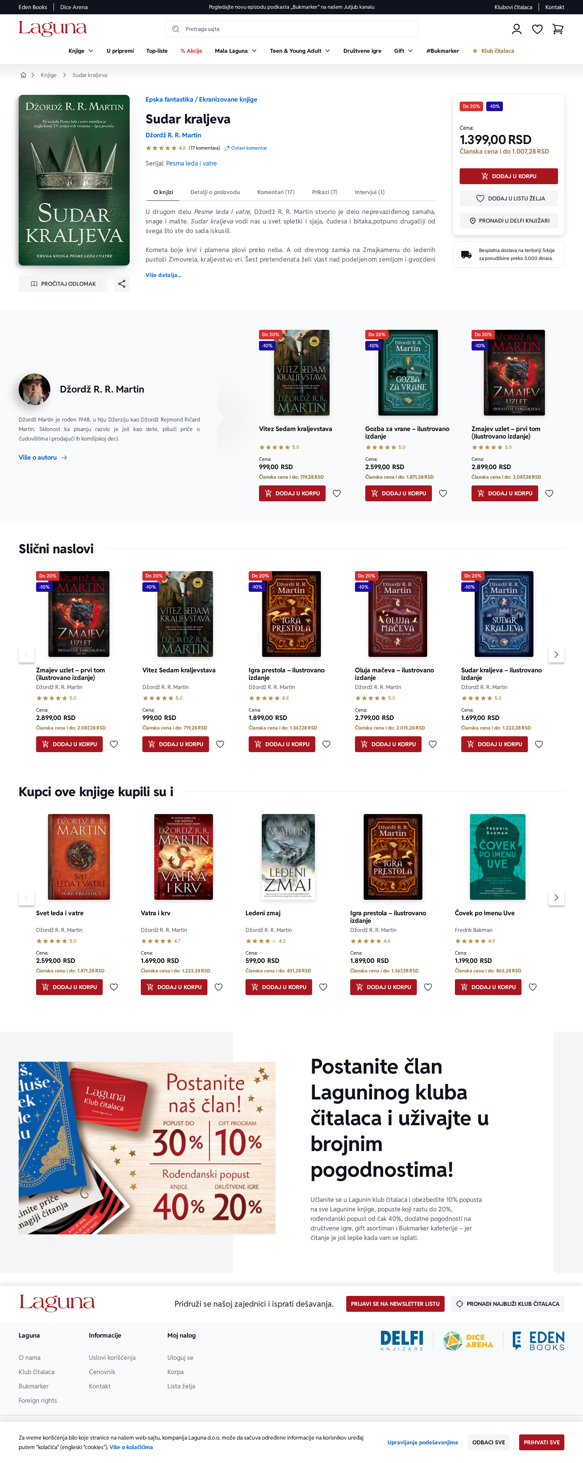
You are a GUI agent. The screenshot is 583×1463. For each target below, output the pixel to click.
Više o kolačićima (131, 1447)
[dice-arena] (468, 1341)
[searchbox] (291, 29)
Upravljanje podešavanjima (422, 1442)
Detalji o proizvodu (215, 192)
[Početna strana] (55, 29)
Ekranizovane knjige (228, 99)
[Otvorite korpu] (558, 29)
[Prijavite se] (516, 29)
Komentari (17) (276, 192)
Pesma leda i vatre (191, 163)
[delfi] (402, 1341)
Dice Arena (74, 7)
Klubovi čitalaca (513, 7)
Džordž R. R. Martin (173, 135)
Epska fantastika (170, 99)
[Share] (122, 284)
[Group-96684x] (538, 1341)
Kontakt (554, 7)
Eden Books (33, 7)
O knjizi (163, 192)
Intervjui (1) (370, 192)
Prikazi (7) (325, 192)
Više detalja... (163, 275)
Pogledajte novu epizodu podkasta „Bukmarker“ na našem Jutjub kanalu (291, 7)
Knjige (49, 75)
